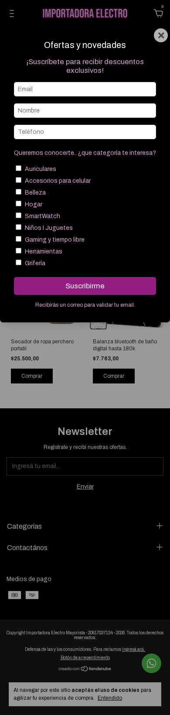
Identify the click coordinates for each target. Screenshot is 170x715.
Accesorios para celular (58, 181)
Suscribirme (85, 286)
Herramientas (43, 251)
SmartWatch (42, 216)
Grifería (35, 263)
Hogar (33, 204)
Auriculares (40, 169)
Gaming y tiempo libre (55, 239)
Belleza (35, 192)
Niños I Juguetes (49, 228)
